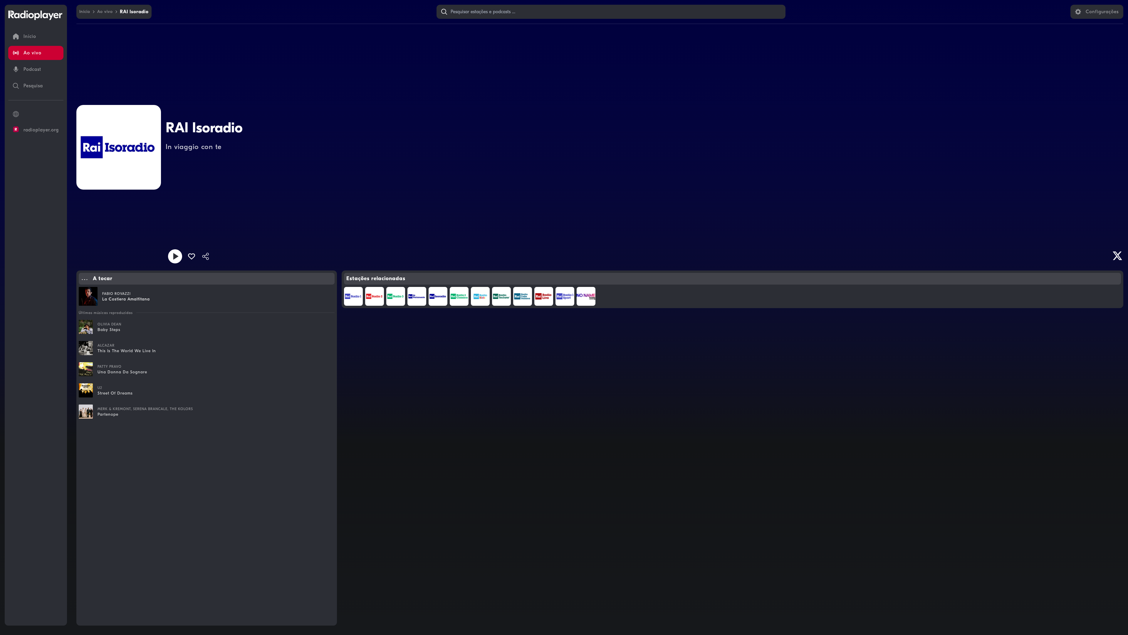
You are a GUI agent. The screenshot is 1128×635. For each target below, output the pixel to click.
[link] (84, 12)
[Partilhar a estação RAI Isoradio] (206, 256)
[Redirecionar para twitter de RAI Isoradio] (1117, 256)
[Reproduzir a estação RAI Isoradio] (175, 256)
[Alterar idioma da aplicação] (35, 114)
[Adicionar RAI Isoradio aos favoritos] (191, 256)
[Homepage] (35, 15)
